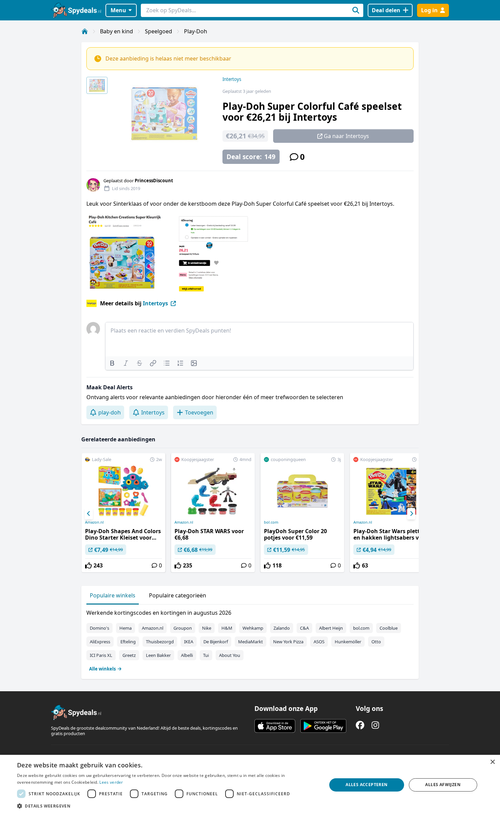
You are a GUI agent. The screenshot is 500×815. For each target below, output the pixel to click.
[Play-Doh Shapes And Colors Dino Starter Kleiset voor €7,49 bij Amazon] (123, 512)
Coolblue (389, 628)
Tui (206, 655)
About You (229, 655)
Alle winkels (102, 669)
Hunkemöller (348, 642)
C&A (304, 628)
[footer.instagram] (375, 725)
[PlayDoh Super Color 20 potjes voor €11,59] (302, 512)
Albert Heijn (331, 628)
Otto (376, 642)
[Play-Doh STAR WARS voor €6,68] (213, 512)
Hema (125, 628)
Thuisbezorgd (160, 642)
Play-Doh (195, 31)
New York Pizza (288, 642)
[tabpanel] (250, 639)
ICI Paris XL (101, 655)
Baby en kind (116, 31)
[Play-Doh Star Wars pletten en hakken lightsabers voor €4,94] (392, 512)
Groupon (182, 628)
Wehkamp (253, 628)
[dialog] (250, 785)
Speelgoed (158, 31)
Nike (206, 628)
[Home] (84, 31)
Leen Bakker (158, 655)
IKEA (188, 642)
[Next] (411, 514)
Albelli (187, 655)
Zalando (281, 628)
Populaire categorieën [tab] (177, 595)
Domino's (99, 628)
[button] (167, 806)
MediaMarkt (250, 642)
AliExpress (100, 642)
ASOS (319, 642)
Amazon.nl (94, 522)
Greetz (129, 655)
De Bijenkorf (215, 642)
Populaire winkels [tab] (112, 595)
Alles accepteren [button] (366, 784)
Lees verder (111, 782)
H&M (226, 628)
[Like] (88, 565)
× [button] (492, 762)
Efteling (128, 642)
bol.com (271, 522)
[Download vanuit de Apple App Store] (274, 726)
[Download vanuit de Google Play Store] (323, 726)
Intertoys (231, 79)
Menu (118, 10)
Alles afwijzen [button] (443, 784)
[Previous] (89, 514)
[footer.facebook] (360, 725)
